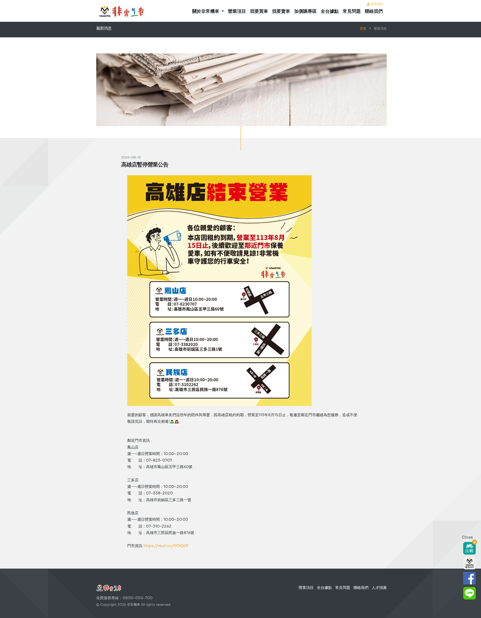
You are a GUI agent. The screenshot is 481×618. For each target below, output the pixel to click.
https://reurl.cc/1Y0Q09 (166, 546)
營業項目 (237, 12)
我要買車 (259, 12)
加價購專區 (305, 12)
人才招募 (379, 588)
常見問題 (352, 12)
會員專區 (376, 4)
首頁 (363, 28)
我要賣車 (281, 12)
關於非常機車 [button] (206, 12)
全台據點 (330, 12)
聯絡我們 (374, 12)
